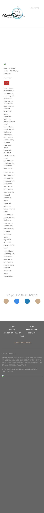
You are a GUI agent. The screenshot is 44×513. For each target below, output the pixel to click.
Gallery (12, 330)
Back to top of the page (23, 342)
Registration (31, 330)
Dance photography (12, 333)
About (12, 327)
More (22, 336)
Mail (6, 83)
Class (32, 327)
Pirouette (34, 8)
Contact (31, 333)
